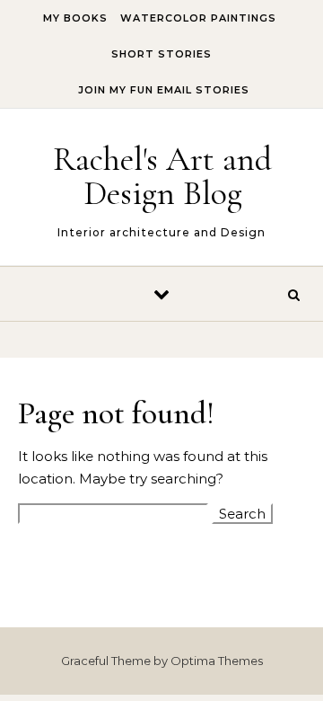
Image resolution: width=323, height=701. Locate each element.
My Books (75, 18)
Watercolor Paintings (198, 18)
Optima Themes (216, 660)
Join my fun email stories (163, 90)
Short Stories (161, 54)
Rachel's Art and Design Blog (162, 176)
